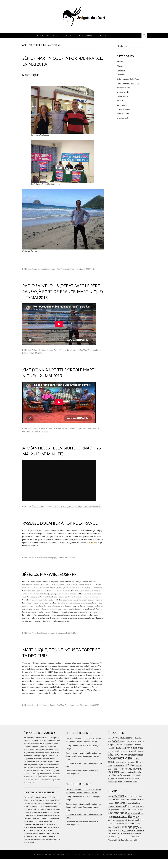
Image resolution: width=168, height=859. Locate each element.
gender (114, 751)
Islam (141, 762)
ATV (54, 506)
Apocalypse (129, 738)
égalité (135, 781)
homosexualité (72, 350)
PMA (127, 775)
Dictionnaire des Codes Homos (128, 83)
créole (55, 428)
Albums (120, 66)
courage (129, 744)
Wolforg (129, 854)
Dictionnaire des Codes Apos (128, 79)
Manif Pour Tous (58, 269)
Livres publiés (122, 105)
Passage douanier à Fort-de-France (60, 523)
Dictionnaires (85, 35)
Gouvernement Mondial (127, 751)
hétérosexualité (132, 762)
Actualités (42, 35)
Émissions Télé (38, 428)
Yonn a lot (34, 431)
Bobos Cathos (124, 741)
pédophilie (137, 775)
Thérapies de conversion (122, 778)
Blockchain (138, 738)
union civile (135, 778)
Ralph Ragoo (97, 428)
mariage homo (68, 506)
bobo (109, 741)
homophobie (52, 633)
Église (56, 350)
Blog (55, 35)
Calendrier (120, 75)
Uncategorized (122, 118)
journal (59, 506)
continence (120, 744)
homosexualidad (135, 755)
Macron (138, 765)
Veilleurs (110, 781)
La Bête (116, 765)
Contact (102, 35)
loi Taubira (51, 705)
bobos (115, 741)
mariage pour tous (75, 428)
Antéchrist (118, 737)
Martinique (79, 269)
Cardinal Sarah (135, 741)
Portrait (68, 35)
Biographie (121, 70)
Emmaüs (62, 350)
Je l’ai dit (35, 558)
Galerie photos (37, 269)
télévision (26, 431)
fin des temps (119, 748)
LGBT (121, 765)
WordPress (66, 854)
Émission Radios (38, 350)
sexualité (111, 778)
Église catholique (125, 782)
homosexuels (120, 762)
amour (110, 738)
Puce (131, 775)
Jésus (110, 765)
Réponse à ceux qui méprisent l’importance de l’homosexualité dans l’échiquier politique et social (83, 756)
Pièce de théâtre (123, 114)
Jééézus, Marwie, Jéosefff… (50, 574)
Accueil (28, 35)
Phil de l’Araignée (123, 109)
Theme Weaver (101, 854)
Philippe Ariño (27, 353)
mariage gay (70, 269)
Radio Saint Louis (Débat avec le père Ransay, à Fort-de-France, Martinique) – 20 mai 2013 (62, 291)
